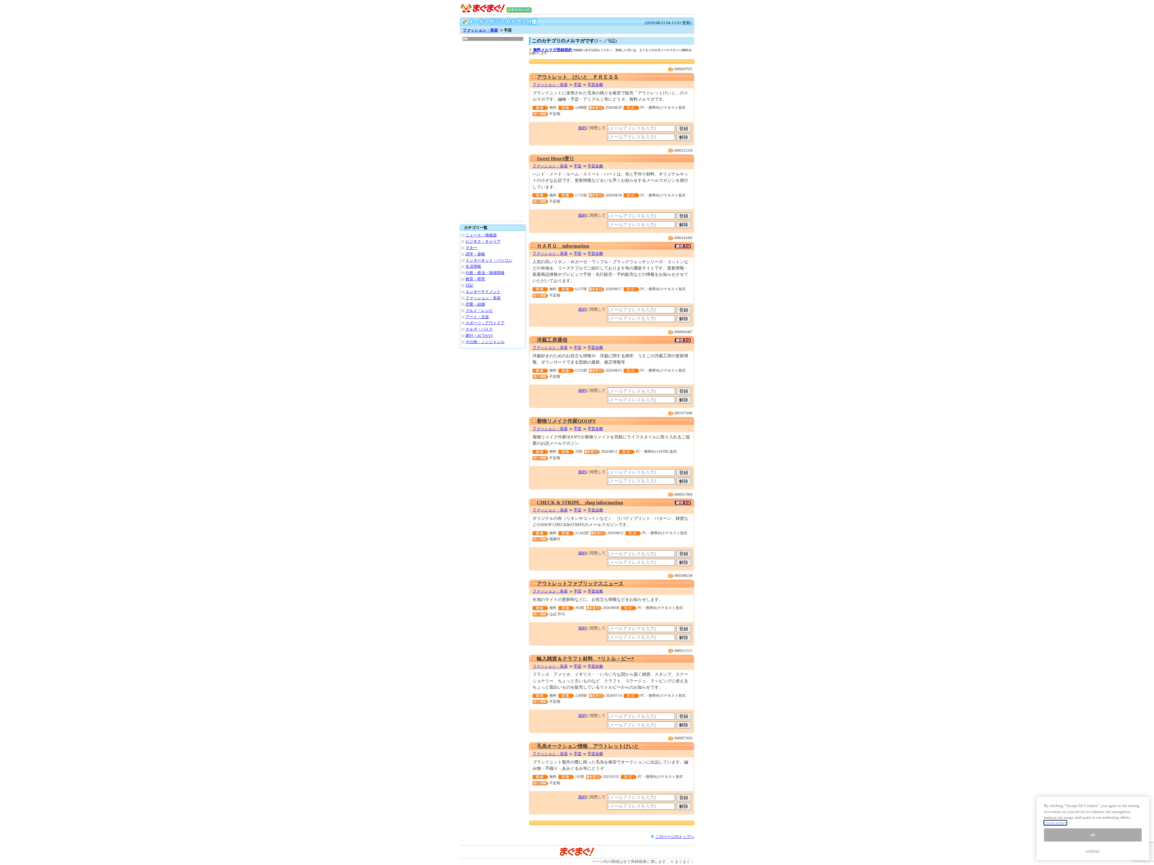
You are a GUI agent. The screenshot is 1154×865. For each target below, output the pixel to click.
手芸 (578, 84)
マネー (471, 247)
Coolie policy (1055, 823)
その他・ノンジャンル (485, 342)
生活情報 (473, 266)
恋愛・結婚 (475, 304)
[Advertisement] (493, 131)
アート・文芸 (477, 317)
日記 (469, 285)
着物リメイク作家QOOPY (566, 421)
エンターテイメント (483, 291)
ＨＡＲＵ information (563, 246)
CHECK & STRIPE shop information (580, 502)
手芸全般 (595, 84)
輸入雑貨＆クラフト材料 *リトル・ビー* (585, 659)
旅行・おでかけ (479, 335)
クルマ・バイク (479, 329)
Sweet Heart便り (555, 158)
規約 (582, 128)
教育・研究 (475, 279)
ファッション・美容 (480, 30)
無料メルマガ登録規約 (552, 49)
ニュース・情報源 (481, 235)
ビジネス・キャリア (483, 241)
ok (1093, 835)
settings (1093, 850)
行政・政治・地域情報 (485, 272)
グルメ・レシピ (479, 310)
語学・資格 (475, 254)
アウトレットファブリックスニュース (580, 583)
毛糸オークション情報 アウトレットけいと (588, 746)
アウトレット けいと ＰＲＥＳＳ (577, 77)
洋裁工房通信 (552, 340)
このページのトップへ (674, 836)
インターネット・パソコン (489, 260)
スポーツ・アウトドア (485, 323)
